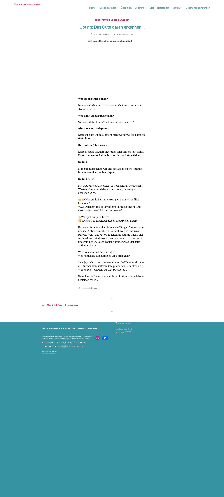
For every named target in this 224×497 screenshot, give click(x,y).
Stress (94, 288)
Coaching (140, 7)
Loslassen (85, 288)
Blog (152, 7)
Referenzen (163, 7)
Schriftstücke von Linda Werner (112, 20)
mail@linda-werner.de (70, 346)
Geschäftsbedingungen (198, 7)
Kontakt (176, 7)
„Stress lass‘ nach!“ (108, 7)
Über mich (126, 7)
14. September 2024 (124, 34)
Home (92, 7)
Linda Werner (103, 34)
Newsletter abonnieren (49, 354)
